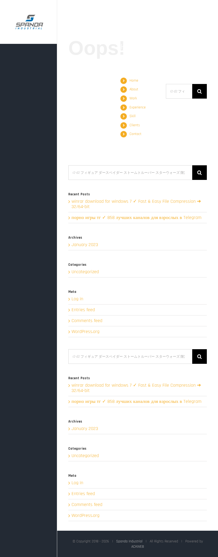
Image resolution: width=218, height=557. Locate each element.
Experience (137, 107)
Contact (135, 134)
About (133, 89)
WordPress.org (85, 331)
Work (133, 98)
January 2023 (85, 245)
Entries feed (83, 310)
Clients (134, 125)
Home (133, 80)
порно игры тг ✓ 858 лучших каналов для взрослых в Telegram (137, 217)
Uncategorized (85, 272)
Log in (77, 299)
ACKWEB (137, 546)
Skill (132, 116)
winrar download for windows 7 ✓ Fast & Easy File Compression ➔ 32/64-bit (136, 204)
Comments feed (87, 321)
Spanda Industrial (129, 541)
